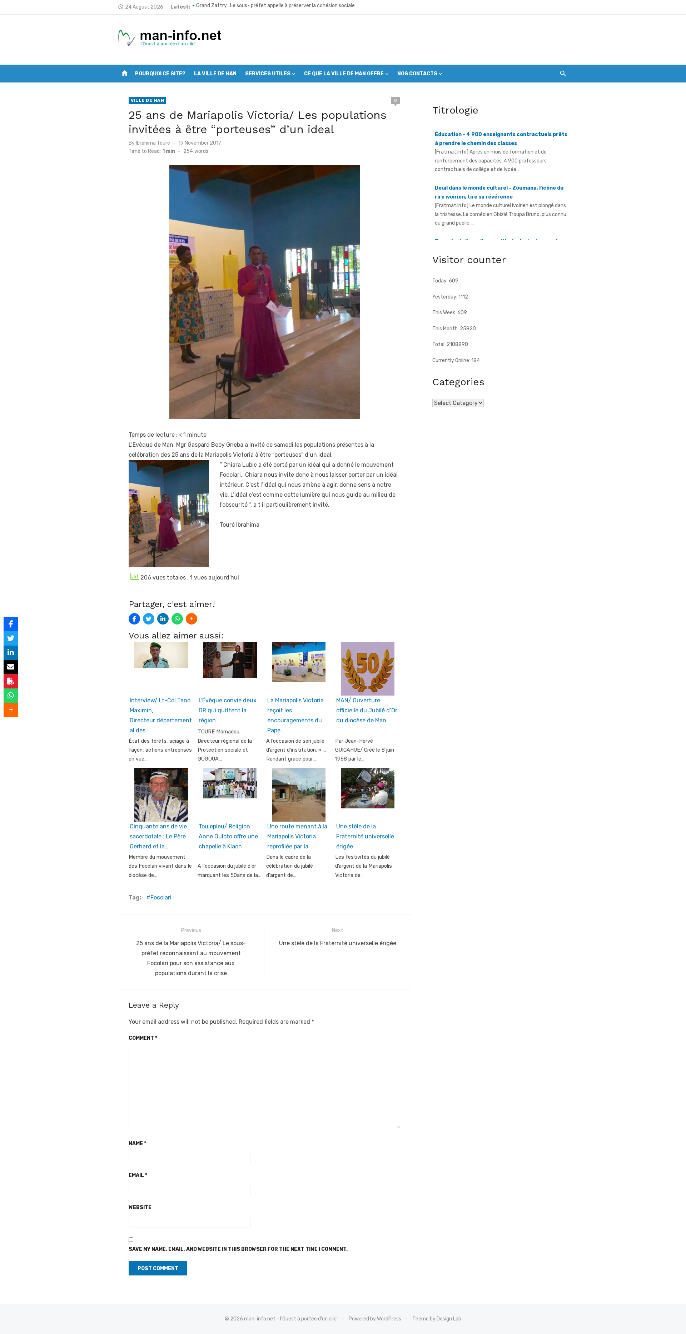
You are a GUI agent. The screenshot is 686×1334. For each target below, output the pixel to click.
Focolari (161, 897)
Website (140, 1207)
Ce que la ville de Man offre (344, 74)
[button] (264, 515)
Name (137, 1143)
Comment (143, 1038)
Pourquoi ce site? (160, 74)
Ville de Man (147, 100)
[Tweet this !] (148, 619)
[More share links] (191, 619)
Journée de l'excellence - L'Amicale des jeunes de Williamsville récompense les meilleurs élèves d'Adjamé (498, 218)
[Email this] (11, 667)
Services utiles (267, 74)
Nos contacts (417, 74)
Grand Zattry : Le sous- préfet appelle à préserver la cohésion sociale (275, 7)
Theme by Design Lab (436, 1319)
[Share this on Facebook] (134, 619)
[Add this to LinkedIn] (163, 619)
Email (138, 1175)
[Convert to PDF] (11, 681)
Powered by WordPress (375, 1319)
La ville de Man (215, 74)
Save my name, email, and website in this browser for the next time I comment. (238, 1249)
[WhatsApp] (177, 619)
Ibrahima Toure (153, 143)
